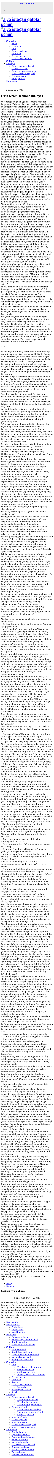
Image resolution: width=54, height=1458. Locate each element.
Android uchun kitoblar (23, 1449)
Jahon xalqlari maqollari (23, 1344)
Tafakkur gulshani (20, 1337)
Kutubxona (11, 81)
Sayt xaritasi (17, 1329)
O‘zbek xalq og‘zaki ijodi (23, 66)
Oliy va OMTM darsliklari (23, 1444)
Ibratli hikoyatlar (20, 1342)
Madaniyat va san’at (21, 1389)
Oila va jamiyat (19, 56)
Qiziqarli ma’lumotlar (22, 58)
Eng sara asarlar (19, 76)
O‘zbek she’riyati (20, 68)
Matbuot (10, 61)
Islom (14, 43)
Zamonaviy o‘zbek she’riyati (30, 1412)
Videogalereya (18, 78)
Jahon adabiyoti (19, 1422)
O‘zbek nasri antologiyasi (24, 71)
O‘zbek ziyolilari (19, 51)
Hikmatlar (16, 46)
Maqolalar (11, 41)
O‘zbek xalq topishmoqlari (29, 1404)
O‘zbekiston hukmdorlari (29, 1367)
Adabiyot (10, 63)
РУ (29, 3)
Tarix (14, 48)
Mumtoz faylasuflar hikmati (25, 1339)
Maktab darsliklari (20, 1442)
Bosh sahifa (12, 1322)
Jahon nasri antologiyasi (23, 73)
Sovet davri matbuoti (22, 1352)
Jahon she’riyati (19, 1417)
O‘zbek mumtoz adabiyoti (29, 1409)
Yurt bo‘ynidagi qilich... (28, 1372)
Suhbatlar (16, 53)
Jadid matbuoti (19, 1349)
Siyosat (15, 1382)
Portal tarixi (17, 1327)
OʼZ (21, 3)
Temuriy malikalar (25, 1369)
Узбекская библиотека (23, 1454)
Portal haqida (13, 1324)
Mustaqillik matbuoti (21, 1357)
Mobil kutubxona (20, 1439)
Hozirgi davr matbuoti (22, 1359)
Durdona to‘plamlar (21, 1447)
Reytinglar (22, 1387)
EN (32, 3)
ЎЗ (25, 3)
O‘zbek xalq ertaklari (27, 1402)
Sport (14, 1392)
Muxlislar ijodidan (25, 1414)
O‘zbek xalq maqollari (27, 1399)
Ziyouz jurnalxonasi (21, 1434)
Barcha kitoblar (19, 1432)
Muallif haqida (18, 1332)
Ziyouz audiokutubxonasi (24, 1437)
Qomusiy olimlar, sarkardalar (31, 1374)
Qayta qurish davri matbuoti (25, 1354)
